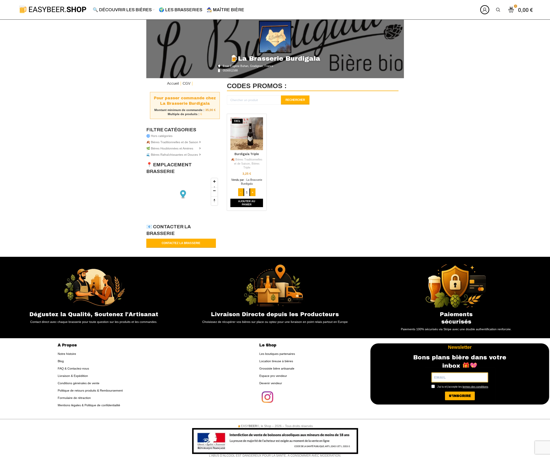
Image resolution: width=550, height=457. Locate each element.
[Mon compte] (484, 9)
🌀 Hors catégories (159, 136)
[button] (246, 203)
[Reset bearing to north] (214, 200)
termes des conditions (475, 386)
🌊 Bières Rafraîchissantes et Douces (172, 154)
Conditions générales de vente (78, 383)
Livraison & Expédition (73, 376)
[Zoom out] (214, 191)
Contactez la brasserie (181, 243)
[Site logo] (52, 9)
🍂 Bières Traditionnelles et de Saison (172, 142)
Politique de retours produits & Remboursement (90, 390)
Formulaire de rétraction (74, 398)
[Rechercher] (498, 9)
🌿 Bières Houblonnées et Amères (169, 148)
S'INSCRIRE (460, 396)
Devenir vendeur (270, 383)
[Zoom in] (214, 182)
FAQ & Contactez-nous (73, 368)
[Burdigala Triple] (246, 133)
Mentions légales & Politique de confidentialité (89, 405)
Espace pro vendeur (273, 376)
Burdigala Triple (246, 154)
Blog (61, 361)
